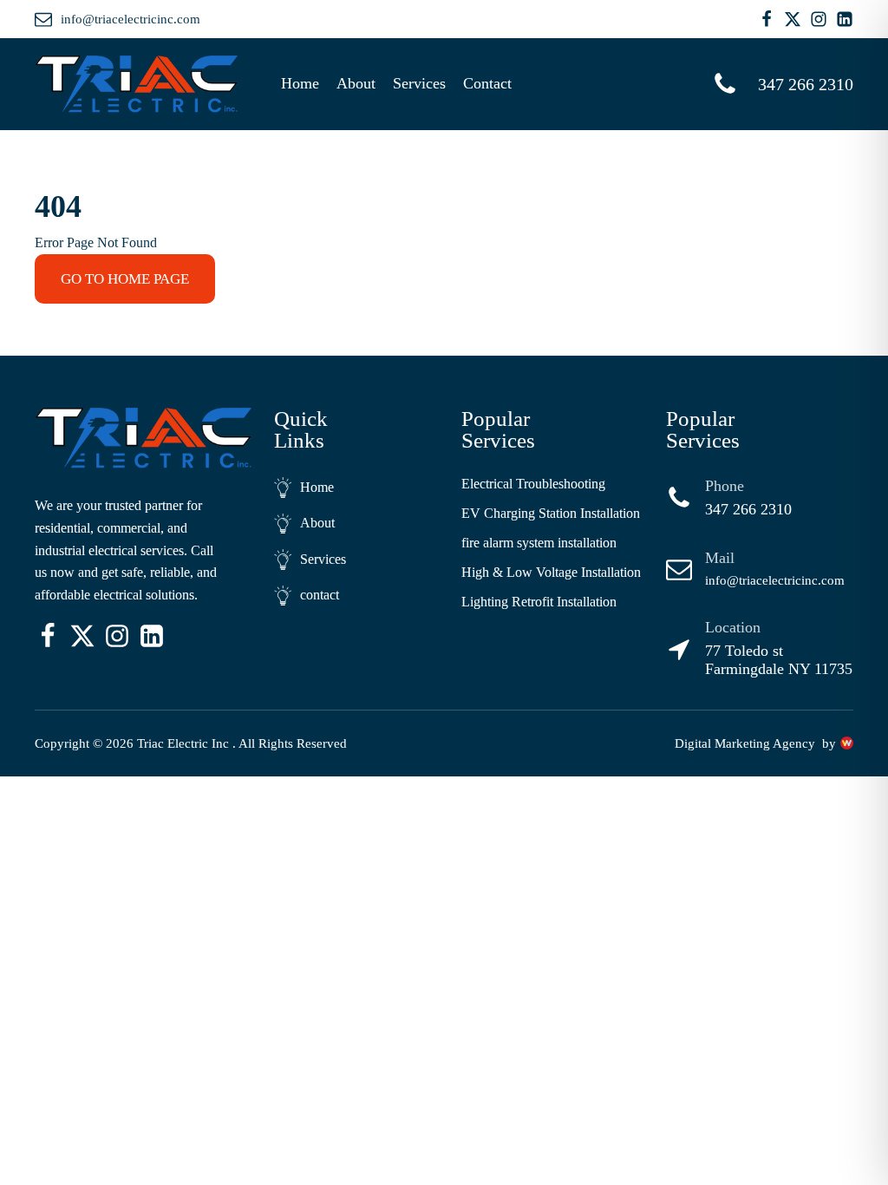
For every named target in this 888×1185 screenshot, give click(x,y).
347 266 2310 (748, 509)
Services (419, 83)
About (355, 83)
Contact (487, 83)
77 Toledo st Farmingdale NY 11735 (778, 660)
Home (300, 83)
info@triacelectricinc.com (775, 580)
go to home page (125, 279)
